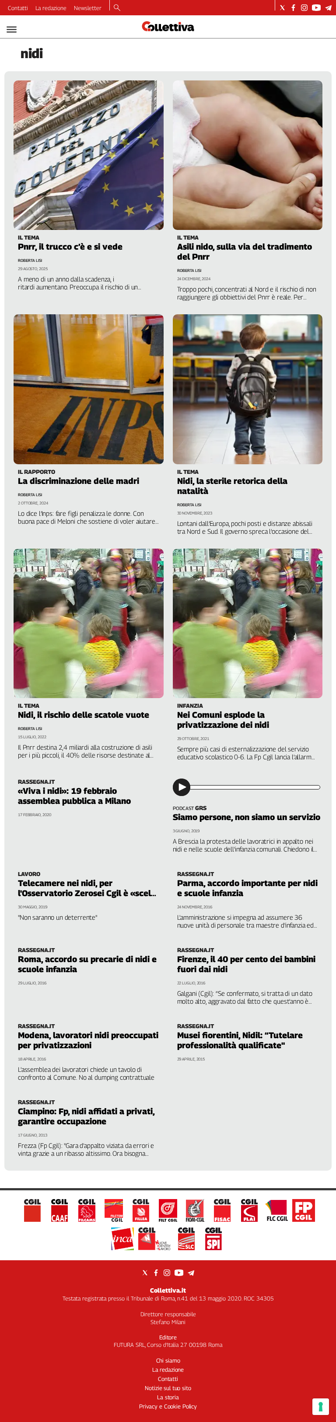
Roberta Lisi (30, 260)
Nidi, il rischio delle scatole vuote (83, 715)
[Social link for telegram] (328, 7)
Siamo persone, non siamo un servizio (246, 817)
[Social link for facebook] (293, 7)
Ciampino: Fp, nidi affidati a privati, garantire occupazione (86, 1116)
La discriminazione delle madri (78, 481)
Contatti (18, 7)
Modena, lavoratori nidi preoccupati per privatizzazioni (88, 1040)
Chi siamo (168, 1360)
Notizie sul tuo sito (168, 1387)
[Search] (117, 8)
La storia (168, 1397)
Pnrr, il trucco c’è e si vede (70, 246)
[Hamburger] (12, 29)
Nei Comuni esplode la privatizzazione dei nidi (223, 720)
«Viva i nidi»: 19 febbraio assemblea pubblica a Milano (74, 796)
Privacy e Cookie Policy (168, 1406)
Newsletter (88, 7)
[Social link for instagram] (304, 7)
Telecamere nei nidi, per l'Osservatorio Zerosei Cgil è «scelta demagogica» (88, 893)
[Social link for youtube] (316, 7)
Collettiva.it (168, 1290)
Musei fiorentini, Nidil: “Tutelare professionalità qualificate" (240, 1040)
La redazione (50, 7)
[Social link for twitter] (282, 7)
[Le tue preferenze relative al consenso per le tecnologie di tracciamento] (320, 1406)
